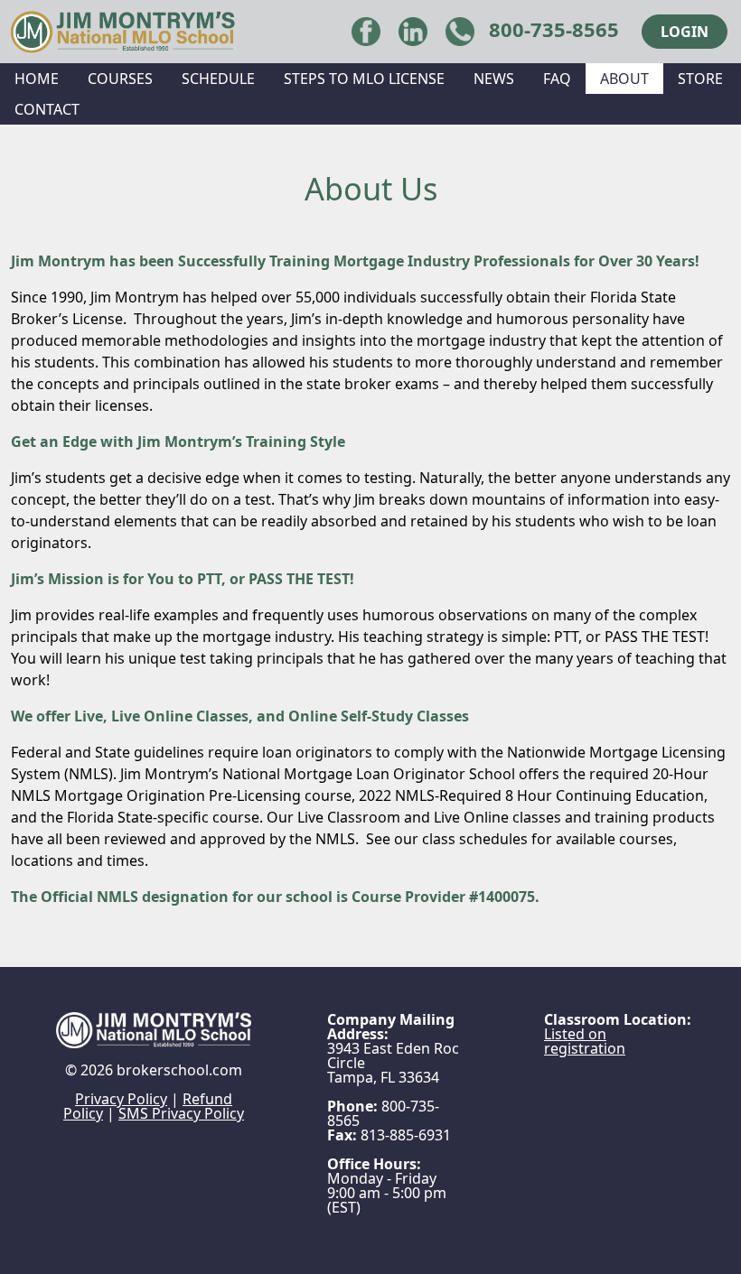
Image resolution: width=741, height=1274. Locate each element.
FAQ (557, 78)
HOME (36, 78)
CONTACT (47, 109)
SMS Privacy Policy (181, 1113)
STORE (700, 78)
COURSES (120, 78)
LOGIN (684, 32)
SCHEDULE (218, 78)
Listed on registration (584, 1041)
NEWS (494, 78)
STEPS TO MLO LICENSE (364, 78)
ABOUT (624, 78)
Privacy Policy (121, 1099)
